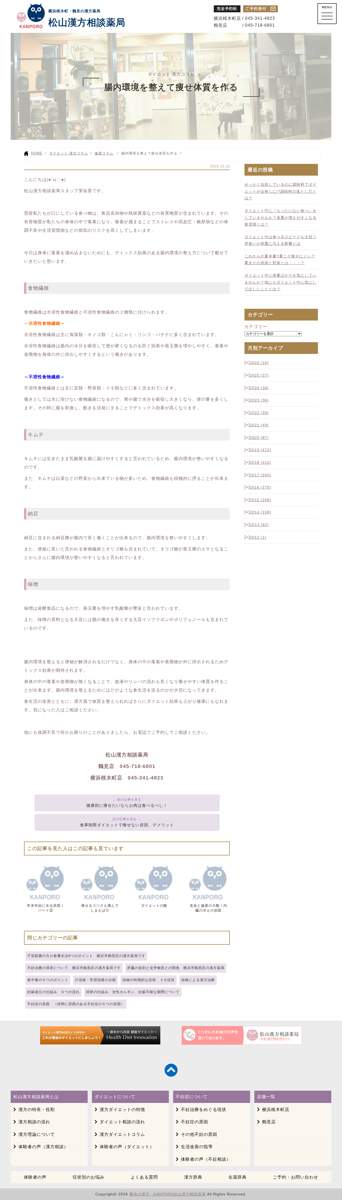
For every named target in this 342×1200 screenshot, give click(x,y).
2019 (260, 450)
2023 (259, 400)
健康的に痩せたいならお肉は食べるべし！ (127, 805)
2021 (259, 425)
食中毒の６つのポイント (47, 980)
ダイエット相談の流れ (122, 1122)
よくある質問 (144, 1177)
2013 (259, 525)
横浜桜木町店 (275, 1109)
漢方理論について (36, 1134)
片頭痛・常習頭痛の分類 (95, 980)
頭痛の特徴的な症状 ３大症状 (148, 980)
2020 (259, 437)
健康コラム (104, 153)
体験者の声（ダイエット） (127, 1146)
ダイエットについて (115, 1096)
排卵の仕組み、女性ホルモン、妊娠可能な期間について (133, 992)
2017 (260, 475)
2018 (260, 462)
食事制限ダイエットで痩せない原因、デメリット (127, 825)
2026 (259, 363)
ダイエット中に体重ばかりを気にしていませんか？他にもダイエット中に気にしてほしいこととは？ (280, 282)
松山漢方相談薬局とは (36, 1096)
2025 (259, 375)
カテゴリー (255, 326)
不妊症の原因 (194, 1122)
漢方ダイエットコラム (122, 1134)
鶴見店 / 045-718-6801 (244, 25)
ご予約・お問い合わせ (295, 1177)
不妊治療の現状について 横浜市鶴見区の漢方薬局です (74, 968)
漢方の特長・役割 (36, 1109)
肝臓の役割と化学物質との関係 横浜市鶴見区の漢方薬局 (175, 968)
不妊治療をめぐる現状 (203, 1109)
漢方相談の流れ (34, 1122)
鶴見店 (269, 1122)
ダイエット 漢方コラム (68, 153)
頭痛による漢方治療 (198, 980)
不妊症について (192, 1096)
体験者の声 (35, 1177)
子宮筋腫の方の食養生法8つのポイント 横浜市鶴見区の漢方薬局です (86, 956)
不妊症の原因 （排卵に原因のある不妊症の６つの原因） (76, 1004)
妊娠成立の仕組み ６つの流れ (53, 992)
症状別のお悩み (88, 1177)
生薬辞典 (237, 1177)
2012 (258, 537)
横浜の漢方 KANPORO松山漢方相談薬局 (167, 1194)
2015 (260, 500)
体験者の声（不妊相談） (206, 1159)
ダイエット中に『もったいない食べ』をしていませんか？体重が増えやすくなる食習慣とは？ (280, 217)
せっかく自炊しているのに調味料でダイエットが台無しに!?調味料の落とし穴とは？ (280, 191)
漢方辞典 (193, 1177)
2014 (260, 512)
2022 (259, 413)
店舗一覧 (266, 1096)
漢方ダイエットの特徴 (122, 1109)
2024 (259, 388)
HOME (36, 153)
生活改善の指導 (197, 1146)
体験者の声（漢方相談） (43, 1146)
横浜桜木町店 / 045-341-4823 (244, 18)
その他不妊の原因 (199, 1134)
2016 (260, 487)
